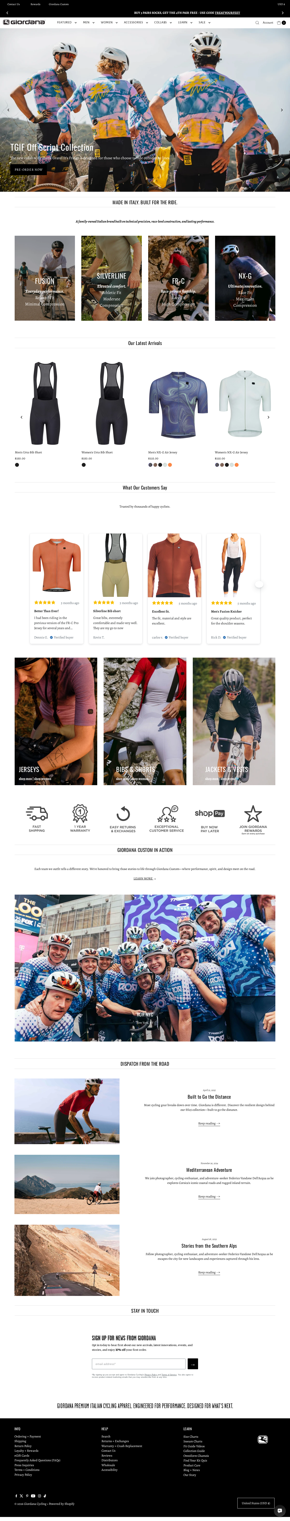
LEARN (182, 22)
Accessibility (109, 1470)
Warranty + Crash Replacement (121, 1446)
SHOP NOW (24, 169)
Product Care (191, 1465)
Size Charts (190, 1436)
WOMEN (107, 22)
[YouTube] (33, 1496)
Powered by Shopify (62, 1504)
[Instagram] (39, 1496)
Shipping (20, 1441)
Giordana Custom (59, 4)
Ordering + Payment (27, 1436)
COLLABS (160, 22)
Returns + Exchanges (115, 1441)
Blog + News (191, 1470)
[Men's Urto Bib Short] (45, 403)
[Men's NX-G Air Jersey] (178, 403)
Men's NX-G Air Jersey (162, 452)
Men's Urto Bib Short (28, 452)
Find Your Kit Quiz (195, 1460)
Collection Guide (194, 1451)
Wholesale (108, 1465)
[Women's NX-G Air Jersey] (245, 403)
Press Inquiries (24, 1465)
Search (105, 1436)
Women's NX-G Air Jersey (231, 452)
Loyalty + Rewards (26, 1451)
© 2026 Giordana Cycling (30, 1504)
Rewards (35, 4)
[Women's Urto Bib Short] (112, 403)
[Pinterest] (27, 1496)
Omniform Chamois (196, 1456)
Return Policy (23, 1446)
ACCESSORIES (133, 22)
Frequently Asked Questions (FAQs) (37, 1460)
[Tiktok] (45, 1496)
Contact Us (13, 4)
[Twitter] (21, 1496)
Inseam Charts (192, 1441)
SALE (202, 22)
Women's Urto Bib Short (97, 452)
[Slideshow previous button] (31, 584)
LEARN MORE (143, 878)
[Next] (282, 13)
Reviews (106, 1456)
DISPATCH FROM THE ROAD (145, 1063)
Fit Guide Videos (194, 1446)
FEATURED (64, 22)
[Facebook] (16, 1496)
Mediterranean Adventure (209, 1169)
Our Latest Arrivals (145, 342)
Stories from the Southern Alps (209, 1245)
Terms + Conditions (26, 1470)
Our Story (189, 1475)
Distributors (109, 1460)
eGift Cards (21, 1456)
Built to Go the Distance (209, 1096)
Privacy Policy (151, 1375)
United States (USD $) (256, 1503)
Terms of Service (169, 1375)
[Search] (257, 22)
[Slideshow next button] (259, 584)
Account (268, 22)
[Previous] (7, 13)
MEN (86, 22)
